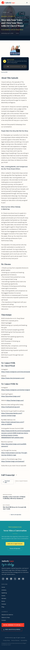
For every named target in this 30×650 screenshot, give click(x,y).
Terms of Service (15, 640)
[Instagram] (3, 578)
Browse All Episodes (15, 548)
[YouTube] (19, 578)
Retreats (4, 598)
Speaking (4, 593)
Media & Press (6, 617)
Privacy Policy (6, 640)
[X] (15, 578)
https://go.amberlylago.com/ (10, 396)
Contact (4, 620)
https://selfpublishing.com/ (10, 407)
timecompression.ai (17, 643)
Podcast (4, 604)
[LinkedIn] (11, 578)
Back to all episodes (16, 514)
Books (3, 601)
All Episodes (6, 12)
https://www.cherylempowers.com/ (12, 378)
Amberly (8, 561)
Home (3, 587)
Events (3, 595)
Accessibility (24, 640)
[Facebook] (7, 578)
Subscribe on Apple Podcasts (15, 543)
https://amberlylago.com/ (15, 400)
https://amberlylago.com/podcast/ (12, 461)
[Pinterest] (23, 578)
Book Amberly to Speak (12, 625)
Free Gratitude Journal (12, 629)
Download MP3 (4, 72)
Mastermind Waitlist (7, 614)
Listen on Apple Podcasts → (21, 481)
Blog (3, 607)
